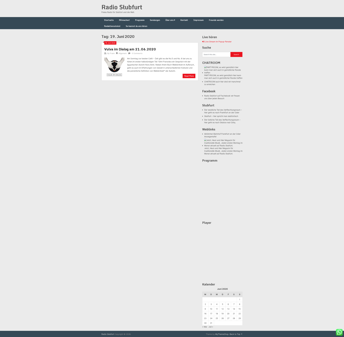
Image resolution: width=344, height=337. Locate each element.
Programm (139, 20)
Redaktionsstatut (112, 26)
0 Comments (137, 53)
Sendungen (155, 20)
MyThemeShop (222, 334)
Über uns (169, 20)
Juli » (211, 327)
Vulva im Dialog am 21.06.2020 (130, 49)
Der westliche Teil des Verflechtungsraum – (223, 110)
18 (217, 313)
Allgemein (123, 53)
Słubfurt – (208, 116)
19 (222, 313)
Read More (189, 76)
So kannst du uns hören (136, 26)
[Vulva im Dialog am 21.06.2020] (114, 67)
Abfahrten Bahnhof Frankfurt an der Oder (222, 134)
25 (217, 318)
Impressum (198, 20)
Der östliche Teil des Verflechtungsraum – (222, 120)
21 (234, 313)
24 (211, 318)
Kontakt (184, 20)
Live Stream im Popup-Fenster (218, 41)
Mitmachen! (124, 20)
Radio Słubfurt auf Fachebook (217, 96)
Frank (112, 53)
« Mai (204, 327)
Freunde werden (216, 20)
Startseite (109, 20)
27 (228, 318)
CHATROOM (209, 81)
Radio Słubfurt (121, 7)
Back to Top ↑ (236, 334)
